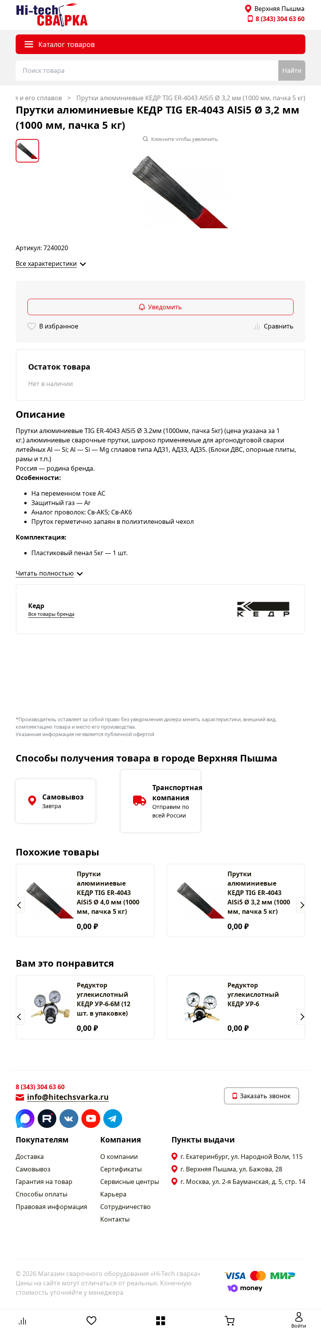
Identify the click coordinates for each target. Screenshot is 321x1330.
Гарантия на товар (44, 1181)
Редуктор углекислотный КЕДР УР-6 (253, 994)
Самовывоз (33, 1169)
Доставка (30, 1156)
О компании (119, 1156)
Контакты (115, 1219)
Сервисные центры (129, 1181)
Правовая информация (51, 1206)
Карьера (113, 1194)
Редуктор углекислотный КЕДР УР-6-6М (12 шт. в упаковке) (103, 999)
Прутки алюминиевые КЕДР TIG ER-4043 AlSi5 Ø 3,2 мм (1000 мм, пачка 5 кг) (258, 893)
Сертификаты (121, 1169)
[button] (20, 905)
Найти (291, 70)
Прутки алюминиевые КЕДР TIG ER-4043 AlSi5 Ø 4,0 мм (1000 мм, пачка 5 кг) (108, 893)
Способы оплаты (41, 1194)
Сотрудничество (125, 1206)
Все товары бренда (51, 613)
